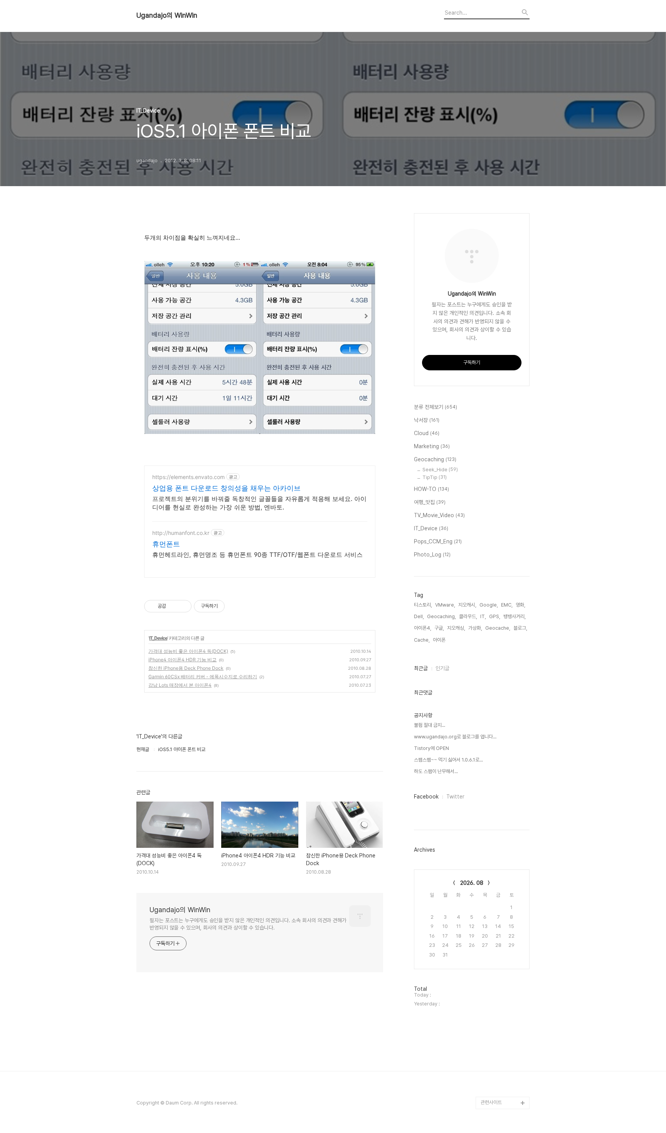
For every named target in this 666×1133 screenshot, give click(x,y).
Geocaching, (441, 616)
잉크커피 (489, 1041)
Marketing (432, 446)
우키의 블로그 (494, 893)
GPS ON (490, 1066)
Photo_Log (432, 554)
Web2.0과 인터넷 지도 (503, 1053)
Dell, (419, 616)
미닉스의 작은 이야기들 (503, 942)
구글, (439, 628)
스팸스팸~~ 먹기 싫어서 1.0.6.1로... (448, 760)
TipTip (434, 477)
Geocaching (435, 459)
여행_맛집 (430, 502)
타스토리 (489, 992)
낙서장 (426, 420)
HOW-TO (431, 489)
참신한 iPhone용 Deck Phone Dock (186, 668)
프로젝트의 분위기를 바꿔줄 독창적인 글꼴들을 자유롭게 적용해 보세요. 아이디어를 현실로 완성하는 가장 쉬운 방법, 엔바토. (259, 503)
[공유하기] (173, 606)
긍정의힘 (489, 1016)
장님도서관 (491, 1004)
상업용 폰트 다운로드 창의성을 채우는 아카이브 (226, 488)
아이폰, (440, 640)
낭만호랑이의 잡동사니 (503, 930)
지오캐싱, (456, 628)
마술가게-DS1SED (499, 955)
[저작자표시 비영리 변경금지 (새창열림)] (235, 606)
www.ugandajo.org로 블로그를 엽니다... (455, 737)
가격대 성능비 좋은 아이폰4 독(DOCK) (188, 651)
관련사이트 (491, 1102)
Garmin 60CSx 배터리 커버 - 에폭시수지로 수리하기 (202, 676)
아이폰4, (422, 628)
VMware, (445, 605)
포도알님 (489, 918)
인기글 (442, 668)
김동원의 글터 (494, 868)
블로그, (520, 628)
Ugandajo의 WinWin (166, 15)
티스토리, (423, 605)
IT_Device (158, 638)
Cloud (426, 433)
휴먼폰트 (166, 544)
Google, (488, 605)
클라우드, (468, 616)
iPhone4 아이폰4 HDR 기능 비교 (182, 659)
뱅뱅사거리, (514, 616)
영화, (520, 605)
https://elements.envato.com (188, 477)
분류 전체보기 (435, 407)
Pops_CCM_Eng (438, 541)
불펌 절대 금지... (429, 725)
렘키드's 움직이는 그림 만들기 (503, 1084)
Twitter (455, 796)
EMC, (507, 605)
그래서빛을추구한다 (500, 1029)
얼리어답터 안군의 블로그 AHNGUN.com (503, 973)
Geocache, (497, 628)
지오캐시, (467, 605)
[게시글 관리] (183, 606)
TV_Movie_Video (439, 515)
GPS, (494, 616)
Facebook (426, 796)
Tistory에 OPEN (431, 748)
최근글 (421, 668)
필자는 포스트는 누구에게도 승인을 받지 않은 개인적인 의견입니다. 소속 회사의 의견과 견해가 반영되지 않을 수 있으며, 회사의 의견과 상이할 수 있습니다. (248, 924)
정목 (485, 881)
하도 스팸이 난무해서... (436, 771)
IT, (483, 616)
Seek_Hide (440, 469)
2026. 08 (471, 882)
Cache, (422, 640)
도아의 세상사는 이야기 (503, 905)
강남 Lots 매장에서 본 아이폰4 (180, 685)
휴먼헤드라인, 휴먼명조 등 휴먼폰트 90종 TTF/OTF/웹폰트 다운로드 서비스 (257, 554)
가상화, (475, 628)
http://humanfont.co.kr (180, 533)
